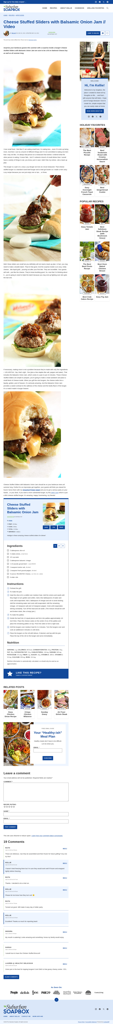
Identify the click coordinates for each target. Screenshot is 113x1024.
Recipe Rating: (10, 804)
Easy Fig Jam (102, 297)
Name (6, 811)
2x (59, 546)
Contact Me (26, 1016)
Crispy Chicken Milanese (28, 714)
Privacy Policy (81, 1022)
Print (61, 527)
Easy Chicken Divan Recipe (11, 714)
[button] (49, 32)
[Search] (107, 8)
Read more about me (94, 111)
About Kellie (66, 8)
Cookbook (79, 8)
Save (46, 527)
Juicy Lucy (55, 492)
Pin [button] (54, 527)
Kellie (14, 33)
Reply (65, 848)
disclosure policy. (33, 40)
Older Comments (11, 977)
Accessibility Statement (91, 1022)
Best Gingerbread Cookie (102, 190)
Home (44, 8)
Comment (8, 782)
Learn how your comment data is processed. (47, 836)
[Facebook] (100, 2)
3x (63, 546)
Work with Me (38, 1016)
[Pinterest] (107, 2)
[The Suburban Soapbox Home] (12, 8)
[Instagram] (96, 2)
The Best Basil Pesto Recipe (87, 266)
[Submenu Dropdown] (57, 8)
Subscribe (48, 758)
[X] (104, 2)
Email (37, 747)
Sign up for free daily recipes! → (15, 2)
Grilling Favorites (95, 8)
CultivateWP (106, 1022)
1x (55, 546)
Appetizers (20, 15)
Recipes (53, 8)
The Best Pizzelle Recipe (87, 152)
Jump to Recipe (93, 33)
